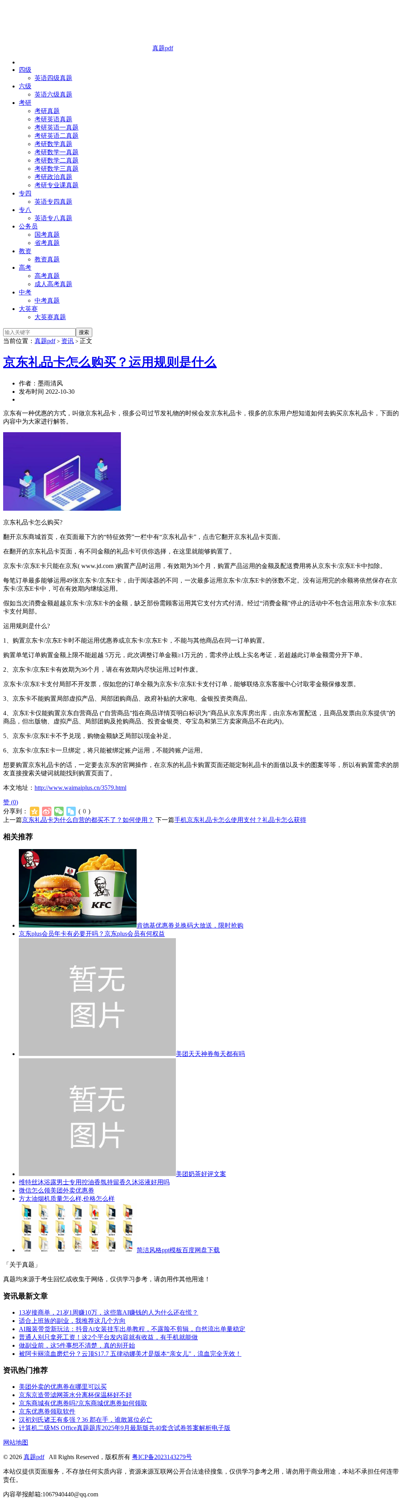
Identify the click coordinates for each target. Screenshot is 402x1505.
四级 (25, 69)
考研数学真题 (53, 144)
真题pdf (162, 48)
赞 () (10, 802)
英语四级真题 (53, 78)
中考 (25, 292)
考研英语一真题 (57, 127)
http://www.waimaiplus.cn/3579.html (80, 787)
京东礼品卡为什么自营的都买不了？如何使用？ (88, 819)
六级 (25, 86)
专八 (25, 209)
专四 (25, 193)
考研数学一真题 (57, 152)
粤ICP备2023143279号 (162, 1457)
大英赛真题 (50, 317)
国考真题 (47, 234)
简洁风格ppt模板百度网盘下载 (178, 1250)
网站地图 (15, 1442)
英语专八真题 (53, 218)
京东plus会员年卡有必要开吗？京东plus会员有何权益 (92, 933)
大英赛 (28, 308)
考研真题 (47, 111)
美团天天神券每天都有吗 (210, 1053)
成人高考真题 (53, 284)
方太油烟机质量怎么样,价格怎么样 (67, 1198)
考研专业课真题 (57, 185)
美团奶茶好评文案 (201, 1174)
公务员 (28, 226)
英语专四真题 (53, 201)
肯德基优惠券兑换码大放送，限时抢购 (190, 925)
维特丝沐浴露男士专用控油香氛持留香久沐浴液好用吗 (94, 1182)
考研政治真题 (53, 177)
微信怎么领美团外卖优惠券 (56, 1190)
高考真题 (47, 275)
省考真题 (47, 242)
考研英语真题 (53, 119)
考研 (25, 102)
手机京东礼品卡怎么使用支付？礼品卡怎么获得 (240, 819)
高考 (25, 267)
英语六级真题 (53, 94)
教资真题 (47, 259)
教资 (25, 251)
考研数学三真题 (57, 168)
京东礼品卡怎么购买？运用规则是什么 (110, 362)
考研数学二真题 (57, 160)
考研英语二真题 (57, 135)
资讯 (67, 341)
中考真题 (47, 300)
